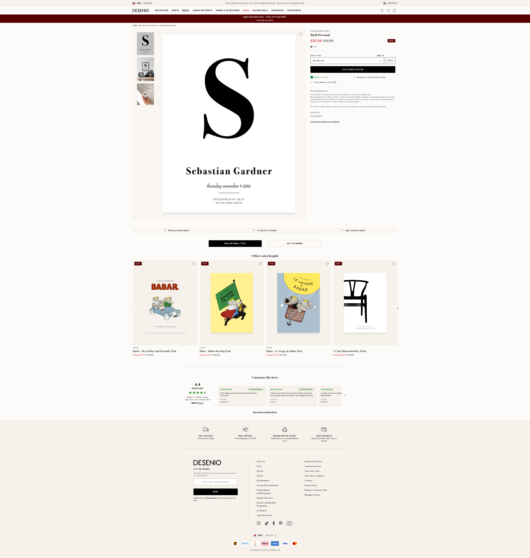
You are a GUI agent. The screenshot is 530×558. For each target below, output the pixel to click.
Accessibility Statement (268, 485)
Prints (185, 10)
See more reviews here (265, 412)
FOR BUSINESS (294, 10)
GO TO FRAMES (295, 243)
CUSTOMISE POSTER (353, 69)
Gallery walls (260, 10)
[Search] (382, 10)
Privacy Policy (211, 498)
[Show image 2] (145, 69)
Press (259, 466)
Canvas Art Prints (202, 10)
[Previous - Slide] (132, 308)
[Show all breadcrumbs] (135, 25)
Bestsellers (162, 10)
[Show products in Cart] (394, 10)
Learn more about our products (324, 121)
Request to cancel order (316, 490)
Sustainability (263, 480)
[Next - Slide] (397, 308)
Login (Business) (264, 515)
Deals (246, 10)
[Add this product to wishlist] (300, 34)
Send (215, 491)
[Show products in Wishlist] (388, 10)
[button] (390, 60)
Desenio (273, 550)
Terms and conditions (314, 476)
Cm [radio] (378, 55)
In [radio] (383, 55)
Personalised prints (151, 25)
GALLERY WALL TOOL (235, 243)
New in (175, 10)
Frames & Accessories (228, 10)
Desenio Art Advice (313, 461)
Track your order (312, 471)
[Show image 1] (145, 43)
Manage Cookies (312, 495)
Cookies (308, 480)
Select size (315, 55)
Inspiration (277, 10)
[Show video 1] (145, 94)
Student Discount (265, 498)
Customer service (313, 466)
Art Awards (262, 511)
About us (261, 461)
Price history (316, 116)
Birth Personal (169, 25)
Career (260, 476)
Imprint (260, 471)
